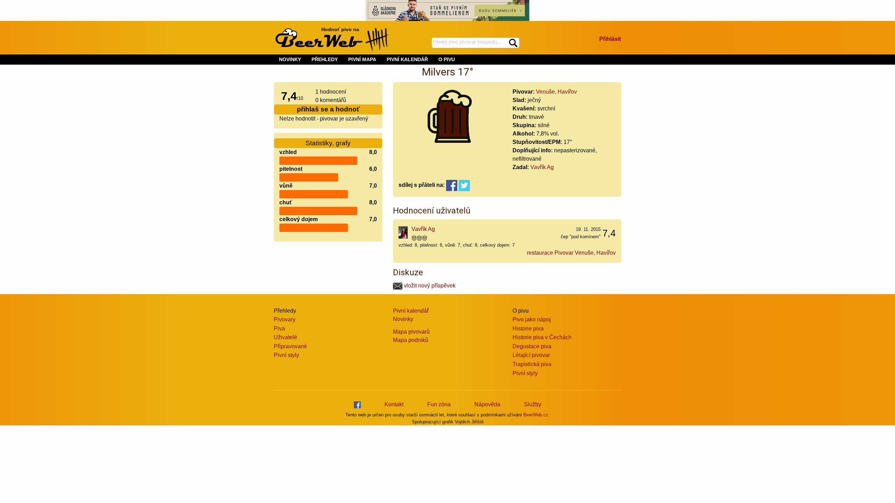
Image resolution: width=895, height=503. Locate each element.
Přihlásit (610, 39)
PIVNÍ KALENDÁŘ (407, 59)
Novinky (403, 319)
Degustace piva (532, 346)
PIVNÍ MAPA (362, 59)
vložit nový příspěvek (429, 286)
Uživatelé (285, 337)
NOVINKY (290, 59)
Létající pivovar (531, 355)
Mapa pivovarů (411, 332)
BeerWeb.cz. (536, 414)
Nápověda (487, 404)
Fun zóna (439, 404)
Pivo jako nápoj (532, 319)
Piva (279, 328)
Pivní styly (286, 355)
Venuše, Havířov (556, 92)
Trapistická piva (532, 364)
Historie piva (528, 328)
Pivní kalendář (411, 311)
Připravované (290, 346)
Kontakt (394, 404)
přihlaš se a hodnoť (328, 109)
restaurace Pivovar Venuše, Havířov (571, 253)
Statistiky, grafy (328, 143)
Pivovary (284, 319)
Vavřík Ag (542, 167)
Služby (532, 404)
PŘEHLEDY (325, 59)
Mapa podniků (410, 340)
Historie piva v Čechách (542, 337)
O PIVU (446, 59)
